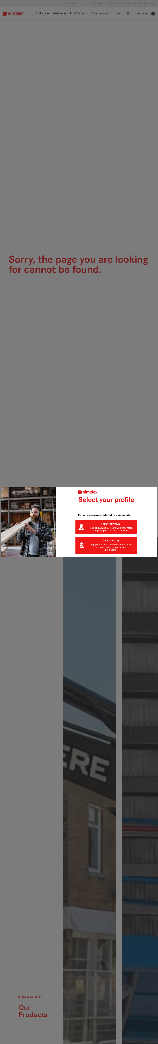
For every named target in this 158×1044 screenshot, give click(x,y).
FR (118, 13)
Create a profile (132, 3)
